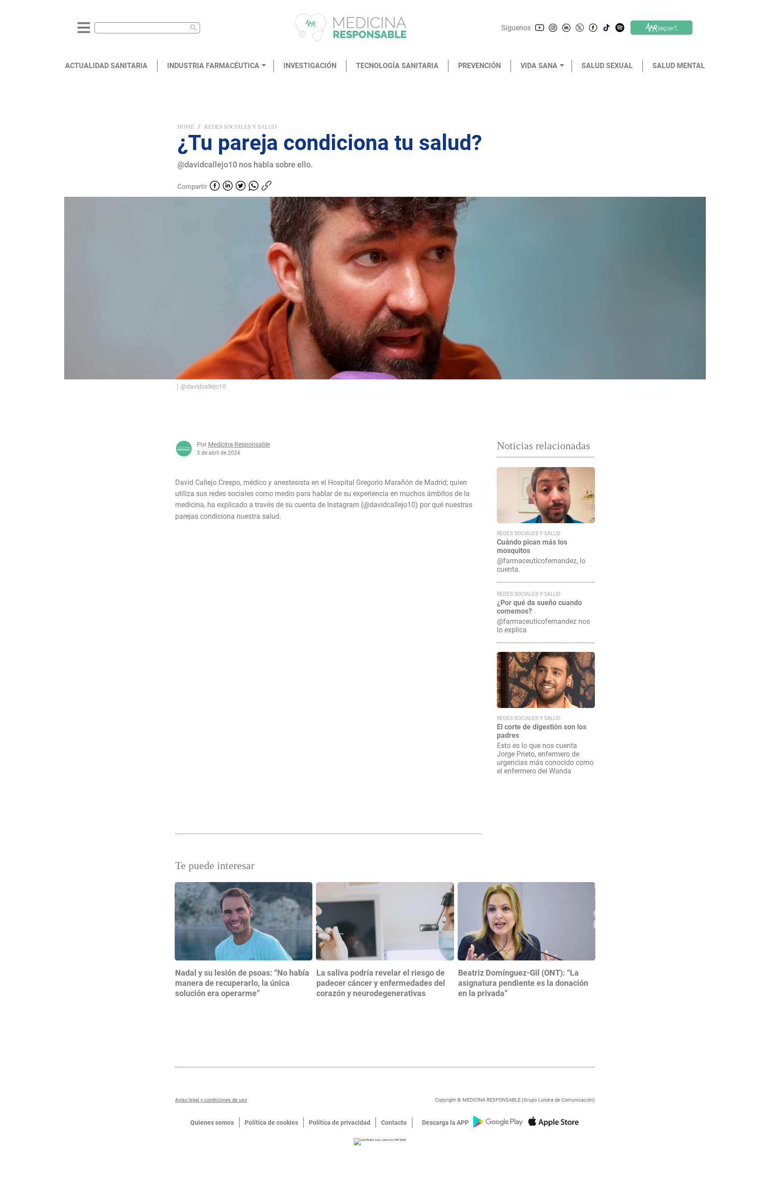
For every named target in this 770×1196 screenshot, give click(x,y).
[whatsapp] (253, 186)
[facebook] (214, 186)
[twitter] (240, 186)
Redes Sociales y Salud (240, 126)
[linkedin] (227, 186)
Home (185, 126)
